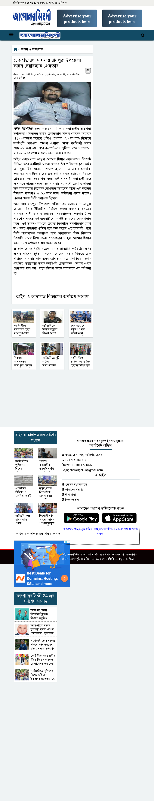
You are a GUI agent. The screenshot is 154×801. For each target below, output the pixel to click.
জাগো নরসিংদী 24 (25, 74)
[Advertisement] (77, 23)
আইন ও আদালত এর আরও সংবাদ (38, 534)
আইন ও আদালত (32, 49)
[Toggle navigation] (35, 35)
